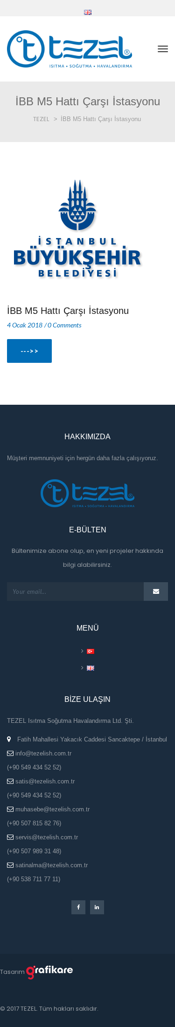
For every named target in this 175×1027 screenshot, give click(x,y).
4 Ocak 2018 (24, 325)
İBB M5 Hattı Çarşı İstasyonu (68, 311)
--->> (29, 351)
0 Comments (64, 325)
